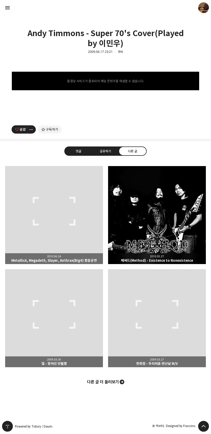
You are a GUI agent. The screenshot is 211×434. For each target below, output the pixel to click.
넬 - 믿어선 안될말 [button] (54, 318)
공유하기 (105, 151)
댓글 (78, 151)
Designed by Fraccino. (181, 426)
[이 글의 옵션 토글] (32, 129)
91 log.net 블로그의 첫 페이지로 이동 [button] (105, 8)
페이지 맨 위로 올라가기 (203, 426)
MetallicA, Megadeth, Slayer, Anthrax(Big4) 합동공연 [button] (54, 215)
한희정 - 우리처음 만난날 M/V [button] (157, 318)
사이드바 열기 (7, 8)
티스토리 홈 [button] (7, 426)
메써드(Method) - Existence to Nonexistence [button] (157, 215)
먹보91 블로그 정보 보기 (203, 8)
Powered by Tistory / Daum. (34, 426)
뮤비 (120, 52)
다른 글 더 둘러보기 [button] (103, 381)
